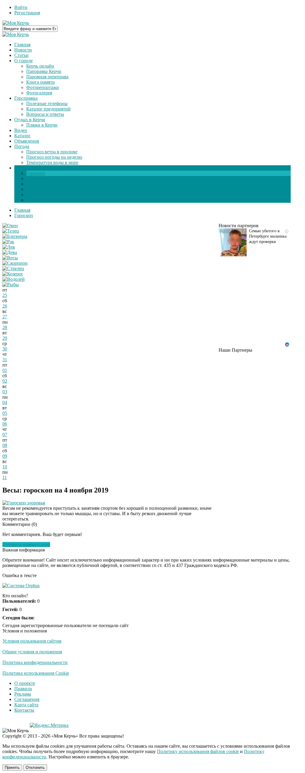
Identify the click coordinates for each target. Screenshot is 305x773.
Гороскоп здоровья (26, 502)
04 (4, 402)
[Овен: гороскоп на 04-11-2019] (10, 225)
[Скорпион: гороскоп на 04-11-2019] (15, 263)
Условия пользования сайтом (31, 640)
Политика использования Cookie (35, 673)
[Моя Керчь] (15, 22)
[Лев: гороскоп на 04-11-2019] (8, 247)
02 (4, 381)
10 (4, 466)
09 (4, 456)
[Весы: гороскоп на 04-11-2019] (10, 257)
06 (4, 423)
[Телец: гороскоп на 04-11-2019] (10, 230)
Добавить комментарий (26, 544)
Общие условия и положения (32, 651)
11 (4, 477)
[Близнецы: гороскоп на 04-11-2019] (14, 236)
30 (4, 348)
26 (4, 305)
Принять (12, 767)
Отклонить (35, 767)
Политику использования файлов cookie (198, 751)
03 (4, 391)
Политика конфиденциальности (35, 662)
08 (4, 445)
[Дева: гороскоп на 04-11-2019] (9, 252)
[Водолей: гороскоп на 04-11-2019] (13, 279)
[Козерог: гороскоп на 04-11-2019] (12, 273)
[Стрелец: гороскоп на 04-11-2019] (13, 268)
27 (4, 316)
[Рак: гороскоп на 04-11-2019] (8, 241)
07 (4, 434)
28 (4, 327)
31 (4, 359)
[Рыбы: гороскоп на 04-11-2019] (10, 284)
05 (4, 413)
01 (4, 370)
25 (4, 295)
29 (4, 338)
